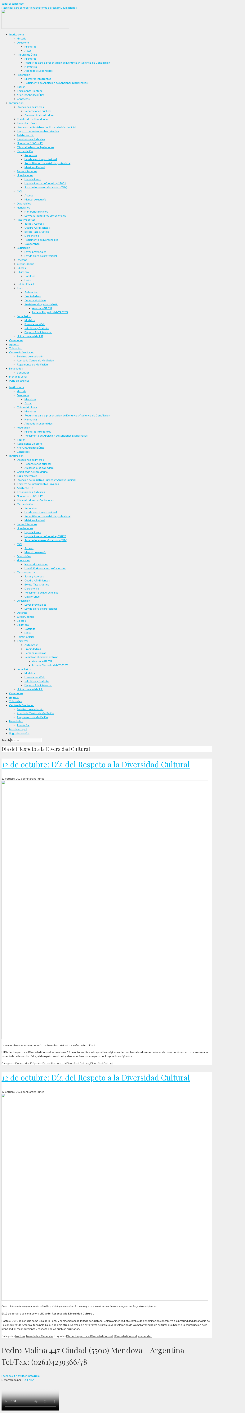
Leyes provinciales (35, 251)
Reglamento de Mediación (32, 364)
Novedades (16, 368)
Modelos (29, 320)
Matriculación (25, 151)
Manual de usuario (35, 199)
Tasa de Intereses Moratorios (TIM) (45, 187)
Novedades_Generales (39, 1336)
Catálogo (29, 276)
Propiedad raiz (32, 296)
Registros (23, 288)
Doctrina (22, 259)
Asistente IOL (25, 135)
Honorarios (23, 207)
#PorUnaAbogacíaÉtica (30, 94)
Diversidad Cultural (101, 1063)
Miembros (30, 46)
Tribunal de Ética (27, 54)
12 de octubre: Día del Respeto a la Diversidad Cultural (96, 764)
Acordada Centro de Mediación (35, 360)
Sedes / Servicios (27, 171)
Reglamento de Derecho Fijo (41, 239)
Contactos (23, 98)
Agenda (14, 344)
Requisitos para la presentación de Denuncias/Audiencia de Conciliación (67, 62)
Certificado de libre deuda (32, 119)
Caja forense (32, 243)
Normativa (30, 66)
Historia (21, 38)
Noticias (20, 1336)
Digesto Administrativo (38, 332)
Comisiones (16, 340)
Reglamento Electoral (29, 90)
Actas (28, 50)
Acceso (28, 195)
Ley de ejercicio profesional (40, 159)
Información (16, 102)
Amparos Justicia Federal (39, 115)
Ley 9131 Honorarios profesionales (45, 215)
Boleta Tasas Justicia (36, 231)
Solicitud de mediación (30, 356)
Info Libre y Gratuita (36, 328)
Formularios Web (34, 324)
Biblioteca (23, 271)
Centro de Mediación (21, 352)
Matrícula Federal (34, 167)
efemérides (145, 1336)
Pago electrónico (27, 123)
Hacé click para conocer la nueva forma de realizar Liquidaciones (39, 7)
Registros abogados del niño (41, 304)
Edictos (21, 267)
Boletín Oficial (25, 284)
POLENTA (28, 1379)
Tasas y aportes (26, 219)
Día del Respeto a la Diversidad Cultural (65, 1063)
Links (27, 280)
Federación (23, 74)
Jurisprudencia (25, 263)
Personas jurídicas (35, 300)
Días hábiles (24, 203)
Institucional (16, 34)
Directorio (23, 42)
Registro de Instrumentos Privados (38, 131)
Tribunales (15, 348)
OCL (19, 191)
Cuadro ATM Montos (37, 227)
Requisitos (30, 155)
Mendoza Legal (18, 376)
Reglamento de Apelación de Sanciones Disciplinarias (56, 82)
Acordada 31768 (42, 308)
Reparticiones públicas (37, 110)
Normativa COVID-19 (30, 143)
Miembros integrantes (37, 78)
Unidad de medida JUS (30, 336)
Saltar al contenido (13, 3)
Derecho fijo (31, 235)
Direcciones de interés (30, 106)
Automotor (31, 292)
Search (6, 740)
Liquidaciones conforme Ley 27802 (45, 183)
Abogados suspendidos (38, 70)
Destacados (22, 1063)
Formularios (24, 316)
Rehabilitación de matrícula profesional (47, 163)
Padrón (21, 86)
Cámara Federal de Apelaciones (35, 147)
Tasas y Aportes (34, 223)
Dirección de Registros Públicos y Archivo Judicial (46, 127)
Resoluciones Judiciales (31, 139)
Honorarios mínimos (36, 211)
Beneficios (23, 372)
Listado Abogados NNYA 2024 (50, 312)
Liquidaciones (25, 175)
